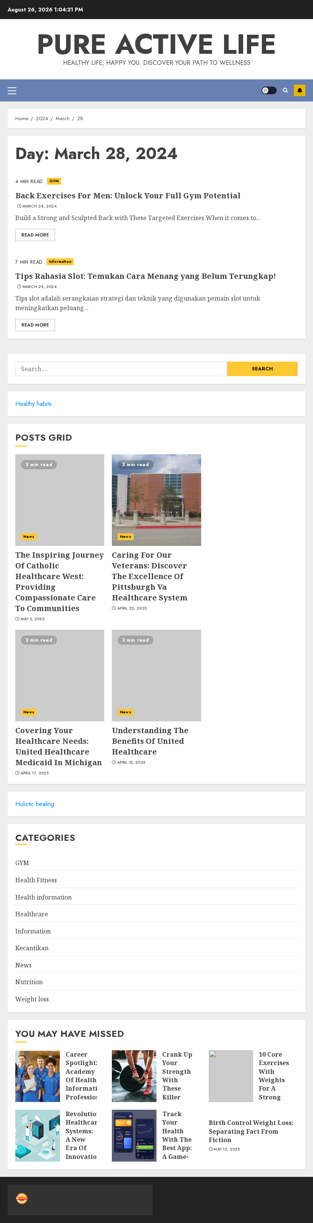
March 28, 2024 (39, 206)
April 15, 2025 (131, 762)
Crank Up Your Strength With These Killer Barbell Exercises (177, 1084)
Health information (43, 897)
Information (60, 261)
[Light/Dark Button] (269, 90)
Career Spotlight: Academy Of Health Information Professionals (87, 1075)
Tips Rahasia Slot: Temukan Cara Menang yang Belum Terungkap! (145, 276)
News (28, 536)
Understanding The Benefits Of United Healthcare (150, 741)
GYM (54, 181)
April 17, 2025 (34, 773)
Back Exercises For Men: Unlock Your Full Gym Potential (127, 195)
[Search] (285, 90)
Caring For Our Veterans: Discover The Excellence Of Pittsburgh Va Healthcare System (149, 576)
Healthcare (31, 914)
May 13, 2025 (227, 1149)
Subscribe (299, 90)
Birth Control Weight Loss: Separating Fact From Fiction (251, 1131)
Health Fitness (36, 880)
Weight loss (32, 999)
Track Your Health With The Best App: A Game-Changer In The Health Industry (177, 1152)
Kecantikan (31, 948)
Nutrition (29, 982)
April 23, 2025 (132, 608)
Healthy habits (33, 403)
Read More (35, 235)
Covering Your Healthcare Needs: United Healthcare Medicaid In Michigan (58, 746)
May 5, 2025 (32, 619)
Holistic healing (34, 804)
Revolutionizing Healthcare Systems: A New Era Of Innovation (91, 1135)
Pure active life (156, 44)
